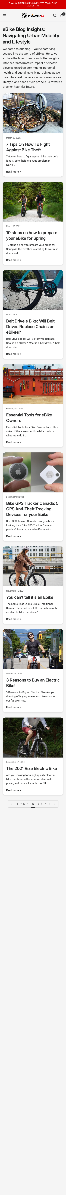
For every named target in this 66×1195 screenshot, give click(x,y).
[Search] (55, 15)
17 (49, 804)
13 (37, 804)
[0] (60, 15)
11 (28, 804)
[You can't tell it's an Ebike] (33, 566)
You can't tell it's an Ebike (29, 597)
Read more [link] (12, 171)
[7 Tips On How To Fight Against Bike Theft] (33, 113)
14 (42, 804)
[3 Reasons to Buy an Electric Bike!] (33, 649)
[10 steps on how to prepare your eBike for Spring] (33, 202)
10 (24, 804)
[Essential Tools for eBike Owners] (33, 384)
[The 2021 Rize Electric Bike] (33, 738)
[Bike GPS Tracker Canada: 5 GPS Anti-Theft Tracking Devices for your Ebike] (33, 472)
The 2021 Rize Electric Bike (31, 768)
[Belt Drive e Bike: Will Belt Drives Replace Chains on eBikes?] (33, 290)
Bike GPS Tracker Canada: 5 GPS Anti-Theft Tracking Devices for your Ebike (32, 509)
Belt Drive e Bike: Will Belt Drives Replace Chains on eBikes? (30, 326)
